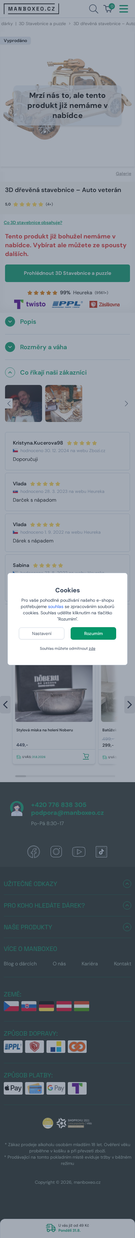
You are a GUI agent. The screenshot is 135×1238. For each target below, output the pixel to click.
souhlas (55, 606)
